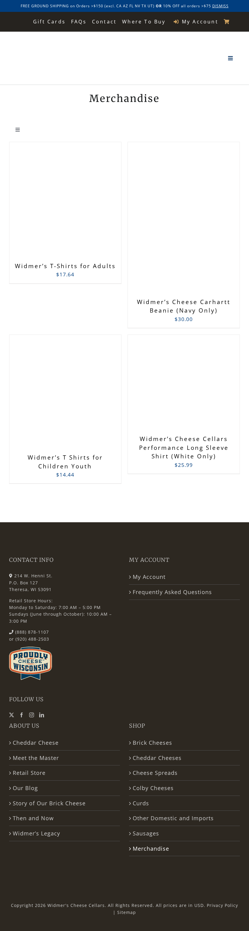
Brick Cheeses (152, 742)
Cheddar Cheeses (157, 757)
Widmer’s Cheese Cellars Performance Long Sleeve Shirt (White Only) (184, 447)
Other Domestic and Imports (173, 818)
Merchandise (151, 848)
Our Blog (25, 788)
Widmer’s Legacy (36, 833)
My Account (149, 576)
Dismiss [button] (220, 6)
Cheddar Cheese (36, 742)
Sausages (146, 833)
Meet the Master (36, 757)
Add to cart (51, 203)
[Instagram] (31, 714)
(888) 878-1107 (32, 632)
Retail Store (29, 772)
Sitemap (126, 912)
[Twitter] (11, 714)
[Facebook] (21, 714)
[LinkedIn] (41, 714)
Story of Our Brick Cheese (49, 803)
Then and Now (33, 818)
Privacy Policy (222, 905)
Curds (141, 803)
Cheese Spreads (155, 772)
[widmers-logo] (38, 39)
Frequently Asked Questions (172, 592)
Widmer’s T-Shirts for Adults (65, 266)
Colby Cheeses (153, 788)
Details (94, 201)
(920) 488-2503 (32, 639)
